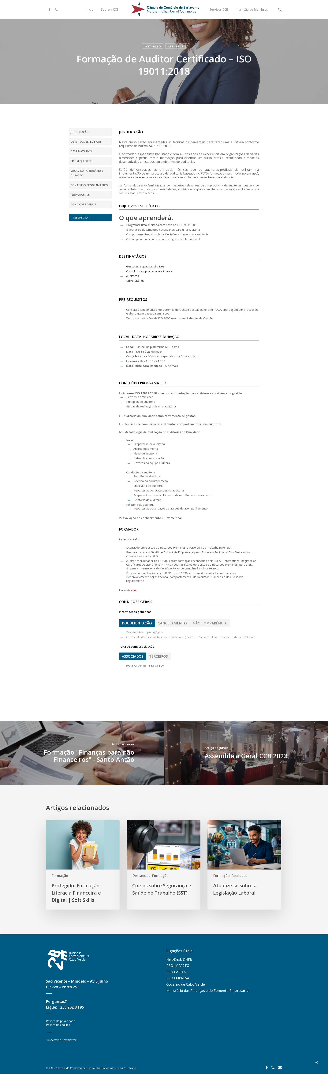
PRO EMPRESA (177, 978)
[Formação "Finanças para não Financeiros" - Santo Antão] (82, 753)
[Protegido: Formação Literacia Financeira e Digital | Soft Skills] (83, 865)
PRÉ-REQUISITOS (81, 161)
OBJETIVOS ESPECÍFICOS (86, 141)
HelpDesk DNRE (179, 959)
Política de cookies (58, 1025)
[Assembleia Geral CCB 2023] (246, 753)
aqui (133, 590)
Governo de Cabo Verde (185, 984)
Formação (152, 46)
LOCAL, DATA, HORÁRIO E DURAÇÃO (87, 173)
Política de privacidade (60, 1021)
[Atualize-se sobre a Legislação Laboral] (244, 865)
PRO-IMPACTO (177, 965)
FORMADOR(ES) (80, 195)
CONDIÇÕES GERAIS (83, 204)
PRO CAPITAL (177, 971)
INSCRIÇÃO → (82, 217)
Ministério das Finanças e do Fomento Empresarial (207, 990)
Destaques (141, 875)
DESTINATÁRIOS (81, 151)
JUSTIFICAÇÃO (80, 132)
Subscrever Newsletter (61, 1040)
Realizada (175, 46)
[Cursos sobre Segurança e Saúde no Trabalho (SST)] (163, 865)
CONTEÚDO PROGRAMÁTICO (89, 185)
